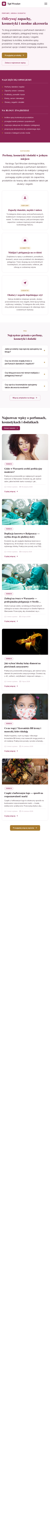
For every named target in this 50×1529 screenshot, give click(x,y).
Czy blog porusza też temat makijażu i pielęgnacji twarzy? (22, 374)
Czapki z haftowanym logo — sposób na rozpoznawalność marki (23, 794)
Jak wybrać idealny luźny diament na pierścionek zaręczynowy (22, 665)
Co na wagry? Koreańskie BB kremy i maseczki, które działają (22, 729)
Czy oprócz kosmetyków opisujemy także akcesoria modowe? (21, 386)
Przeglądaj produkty (13, 55)
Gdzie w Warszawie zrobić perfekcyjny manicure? (23, 470)
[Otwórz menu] (45, 3)
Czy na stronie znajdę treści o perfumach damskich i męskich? (19, 362)
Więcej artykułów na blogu (23, 398)
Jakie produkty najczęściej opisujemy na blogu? (23, 350)
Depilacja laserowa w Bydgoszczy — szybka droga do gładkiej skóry (22, 535)
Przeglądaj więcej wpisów (23, 828)
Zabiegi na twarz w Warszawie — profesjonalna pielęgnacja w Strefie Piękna (21, 601)
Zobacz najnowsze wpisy (15, 63)
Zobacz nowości (9, 428)
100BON (9, 464)
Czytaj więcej (9, 491)
